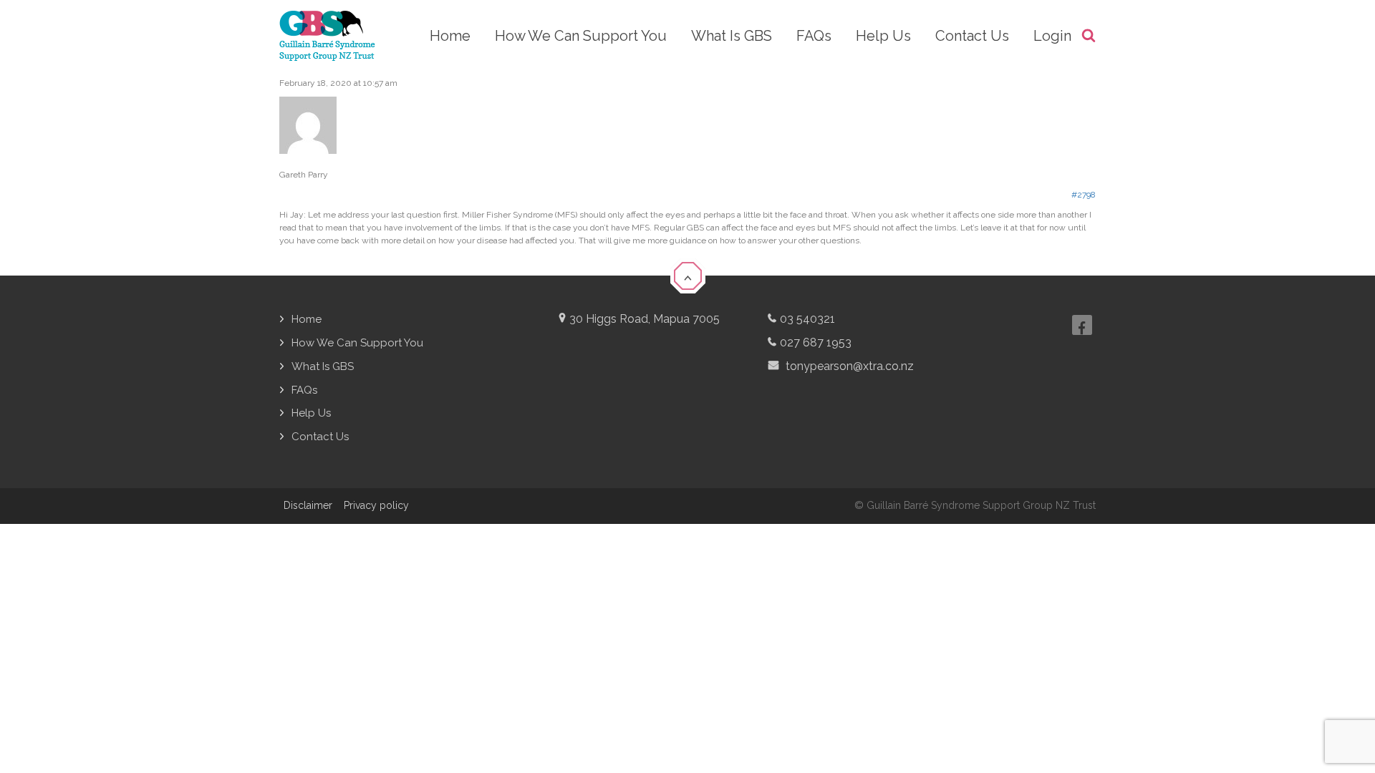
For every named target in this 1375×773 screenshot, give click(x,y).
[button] (687, 275)
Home (306, 319)
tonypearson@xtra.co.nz (848, 366)
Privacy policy (376, 505)
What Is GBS (322, 366)
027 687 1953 (815, 342)
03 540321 (807, 319)
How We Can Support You (357, 342)
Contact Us (320, 436)
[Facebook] (1082, 325)
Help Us (311, 413)
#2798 (1083, 195)
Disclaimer (308, 505)
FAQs (304, 390)
